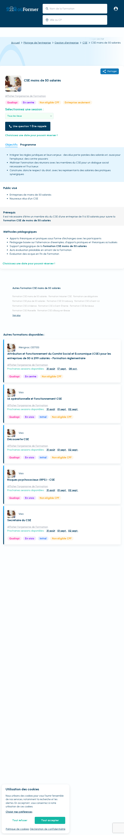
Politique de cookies (17, 829)
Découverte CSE (18, 439)
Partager (112, 71)
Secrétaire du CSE (19, 520)
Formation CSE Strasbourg (60, 301)
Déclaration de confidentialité (47, 829)
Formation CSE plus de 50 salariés (28, 301)
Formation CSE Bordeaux (82, 306)
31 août (50, 368)
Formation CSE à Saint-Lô (86, 301)
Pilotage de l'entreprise (37, 42)
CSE (85, 42)
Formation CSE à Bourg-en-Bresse (53, 310)
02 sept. (73, 409)
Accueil (15, 42)
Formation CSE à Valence (24, 306)
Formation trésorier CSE (60, 296)
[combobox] (77, 8)
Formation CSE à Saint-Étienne (53, 306)
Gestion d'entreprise (67, 42)
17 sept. (62, 368)
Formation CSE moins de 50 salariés (29, 296)
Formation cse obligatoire (85, 296)
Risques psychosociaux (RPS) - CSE (31, 479)
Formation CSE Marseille (24, 310)
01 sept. (62, 409)
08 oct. (73, 368)
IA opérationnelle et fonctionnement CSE (34, 398)
